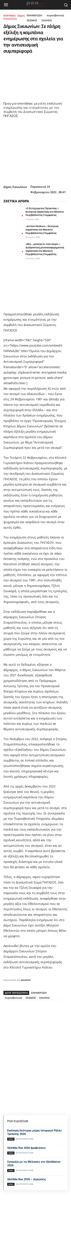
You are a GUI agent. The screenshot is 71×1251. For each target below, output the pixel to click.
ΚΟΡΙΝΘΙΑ (9, 15)
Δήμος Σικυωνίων (14, 17)
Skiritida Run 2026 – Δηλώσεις (26, 1179)
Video (10, 1139)
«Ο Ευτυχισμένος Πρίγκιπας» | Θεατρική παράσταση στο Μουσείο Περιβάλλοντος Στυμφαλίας (45, 211)
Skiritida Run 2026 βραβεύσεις (26, 1147)
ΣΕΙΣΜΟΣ (32, 20)
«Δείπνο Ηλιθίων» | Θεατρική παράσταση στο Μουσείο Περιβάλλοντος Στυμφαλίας (42, 229)
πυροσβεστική (55, 15)
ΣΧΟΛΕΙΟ (47, 20)
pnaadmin (26, 980)
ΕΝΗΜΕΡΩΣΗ (34, 15)
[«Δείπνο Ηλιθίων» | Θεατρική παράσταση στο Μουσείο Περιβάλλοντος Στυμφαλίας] (13, 231)
